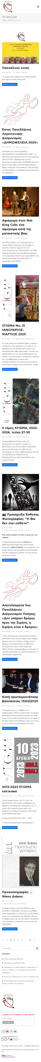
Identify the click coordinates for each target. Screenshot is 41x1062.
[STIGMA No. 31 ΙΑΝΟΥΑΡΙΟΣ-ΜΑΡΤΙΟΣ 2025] (20, 298)
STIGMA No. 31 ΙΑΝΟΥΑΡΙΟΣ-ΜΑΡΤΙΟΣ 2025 (14, 330)
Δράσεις (18, 72)
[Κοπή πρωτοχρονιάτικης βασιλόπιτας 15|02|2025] (20, 681)
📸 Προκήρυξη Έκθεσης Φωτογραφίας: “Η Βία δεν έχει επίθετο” (20, 519)
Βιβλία (6, 903)
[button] (38, 6)
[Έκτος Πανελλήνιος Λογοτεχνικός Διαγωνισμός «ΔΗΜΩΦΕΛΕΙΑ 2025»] (20, 109)
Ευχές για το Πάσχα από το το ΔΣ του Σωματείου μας (21, 976)
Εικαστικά (16, 903)
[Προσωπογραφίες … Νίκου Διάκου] (20, 862)
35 (31, 940)
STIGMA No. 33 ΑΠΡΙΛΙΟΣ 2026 (14, 963)
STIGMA (17, 338)
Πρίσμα (21, 530)
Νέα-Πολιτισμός (30, 338)
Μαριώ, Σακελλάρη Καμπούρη (13, 959)
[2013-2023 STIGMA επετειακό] (20, 760)
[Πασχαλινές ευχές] (20, 45)
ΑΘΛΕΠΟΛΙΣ (13, 1046)
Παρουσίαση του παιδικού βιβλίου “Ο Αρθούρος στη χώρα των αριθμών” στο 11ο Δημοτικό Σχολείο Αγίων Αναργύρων (20, 970)
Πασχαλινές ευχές (15, 68)
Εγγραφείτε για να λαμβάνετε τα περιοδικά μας (18, 1014)
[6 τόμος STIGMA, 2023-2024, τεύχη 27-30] (20, 401)
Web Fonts (19, 1049)
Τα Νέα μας (11, 20)
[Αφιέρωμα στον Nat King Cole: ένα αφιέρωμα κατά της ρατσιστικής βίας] (20, 201)
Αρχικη (4, 20)
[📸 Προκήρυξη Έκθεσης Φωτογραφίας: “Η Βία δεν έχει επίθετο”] (20, 492)
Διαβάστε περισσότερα (9, 84)
